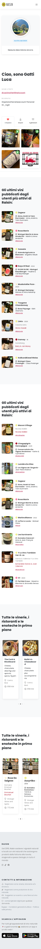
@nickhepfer (20, 435)
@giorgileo (19, 544)
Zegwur (21, 212)
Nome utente (7, 89)
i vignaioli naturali (30, 848)
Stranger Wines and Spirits (9, 801)
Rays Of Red (26, 266)
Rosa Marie (23, 230)
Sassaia (22, 249)
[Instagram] (2, 865)
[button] (20, 818)
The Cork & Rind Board (9, 660)
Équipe (4, 907)
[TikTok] (5, 865)
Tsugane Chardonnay (21, 304)
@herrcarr (19, 586)
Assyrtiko (30, 782)
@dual (17, 525)
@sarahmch (19, 570)
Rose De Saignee (10, 779)
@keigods (19, 223)
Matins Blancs (27, 517)
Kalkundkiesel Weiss (28, 357)
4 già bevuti (33, 123)
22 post (20, 123)
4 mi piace (8, 123)
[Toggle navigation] (36, 4)
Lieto (23, 321)
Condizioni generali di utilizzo (20, 907)
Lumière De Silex (25, 464)
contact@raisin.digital (13, 901)
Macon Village (25, 425)
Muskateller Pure (25, 285)
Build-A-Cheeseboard (30, 661)
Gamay (23, 339)
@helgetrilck (19, 472)
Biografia (6, 98)
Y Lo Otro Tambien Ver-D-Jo (25, 553)
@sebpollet (19, 456)
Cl (21, 578)
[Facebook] (8, 865)
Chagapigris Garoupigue (23, 444)
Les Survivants (25, 534)
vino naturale (31, 923)
